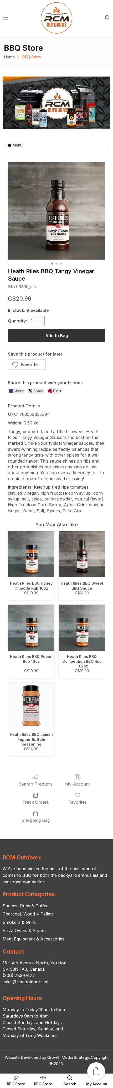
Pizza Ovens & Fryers (24, 930)
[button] (27, 364)
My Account (77, 784)
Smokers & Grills (19, 922)
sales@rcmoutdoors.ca (25, 981)
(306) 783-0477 (19, 975)
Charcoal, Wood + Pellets (28, 914)
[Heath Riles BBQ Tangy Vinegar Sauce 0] (56, 211)
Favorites (77, 802)
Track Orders (35, 802)
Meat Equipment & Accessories (33, 939)
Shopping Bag (36, 820)
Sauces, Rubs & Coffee (26, 905)
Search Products (36, 784)
